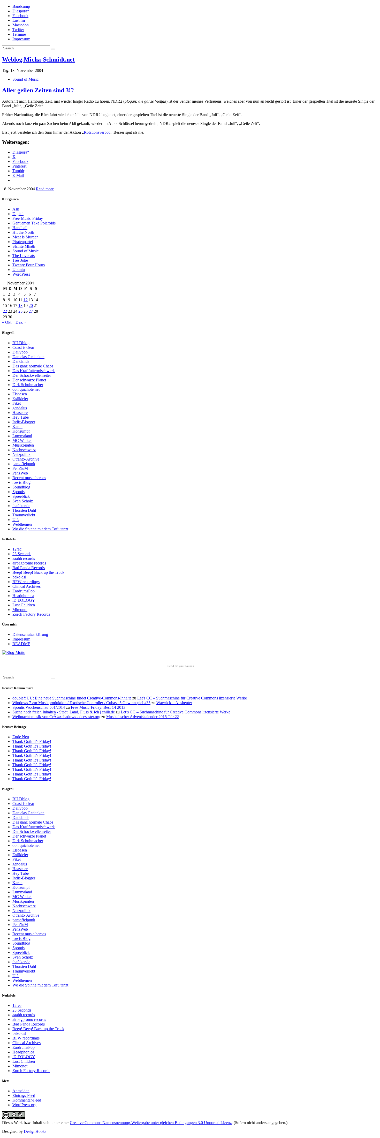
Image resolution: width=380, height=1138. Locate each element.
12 (26, 300)
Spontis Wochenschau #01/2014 (38, 707)
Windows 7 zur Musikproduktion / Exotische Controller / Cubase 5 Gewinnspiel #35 (81, 702)
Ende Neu (20, 737)
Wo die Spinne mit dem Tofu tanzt (40, 529)
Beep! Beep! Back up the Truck (38, 572)
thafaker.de (21, 505)
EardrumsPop (23, 591)
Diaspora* (20, 11)
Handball (19, 227)
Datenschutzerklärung (30, 634)
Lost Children (23, 605)
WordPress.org (24, 1105)
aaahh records (23, 558)
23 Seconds (21, 554)
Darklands (20, 361)
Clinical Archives (26, 586)
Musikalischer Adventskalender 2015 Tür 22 (142, 716)
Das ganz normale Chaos (32, 366)
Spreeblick (21, 496)
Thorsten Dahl (24, 510)
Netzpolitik (21, 454)
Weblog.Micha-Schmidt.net (38, 59)
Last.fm (18, 20)
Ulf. (15, 519)
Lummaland (22, 436)
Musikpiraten (23, 445)
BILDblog (20, 343)
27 (31, 311)
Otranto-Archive (25, 459)
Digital (18, 214)
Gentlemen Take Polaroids (34, 223)
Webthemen (22, 524)
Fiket (16, 403)
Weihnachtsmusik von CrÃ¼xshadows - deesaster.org (56, 716)
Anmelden (20, 1091)
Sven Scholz (22, 501)
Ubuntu (18, 269)
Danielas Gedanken (28, 357)
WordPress (21, 274)
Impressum (21, 39)
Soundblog (21, 487)
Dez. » (21, 322)
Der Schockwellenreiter (31, 375)
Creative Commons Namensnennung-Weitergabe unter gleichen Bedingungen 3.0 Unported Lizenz (151, 1122)
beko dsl (19, 577)
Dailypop (20, 352)
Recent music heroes (29, 478)
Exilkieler (20, 398)
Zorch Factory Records (31, 614)
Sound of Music (25, 79)
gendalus (19, 408)
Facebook (20, 15)
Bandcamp (21, 6)
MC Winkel (22, 440)
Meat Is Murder (25, 237)
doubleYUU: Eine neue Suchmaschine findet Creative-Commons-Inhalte (71, 698)
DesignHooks (35, 1131)
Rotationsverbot (97, 132)
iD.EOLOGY (23, 600)
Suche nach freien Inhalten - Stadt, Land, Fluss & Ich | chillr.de (63, 712)
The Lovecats (23, 255)
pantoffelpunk (23, 464)
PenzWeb (20, 473)
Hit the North (23, 232)
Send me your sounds (181, 666)
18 (20, 305)
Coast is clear (23, 347)
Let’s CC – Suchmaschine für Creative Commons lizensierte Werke (192, 698)
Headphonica (23, 595)
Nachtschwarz (24, 450)
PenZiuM (20, 468)
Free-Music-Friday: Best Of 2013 (98, 707)
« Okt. (7, 322)
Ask (15, 209)
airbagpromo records (29, 563)
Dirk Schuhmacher (27, 384)
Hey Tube (20, 417)
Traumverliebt (23, 515)
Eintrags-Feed (23, 1095)
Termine (19, 34)
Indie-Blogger (23, 422)
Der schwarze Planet (29, 380)
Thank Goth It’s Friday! (31, 741)
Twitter (18, 29)
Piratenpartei (22, 241)
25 (20, 311)
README (21, 644)
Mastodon (20, 25)
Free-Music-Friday (27, 218)
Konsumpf (21, 431)
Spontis (18, 491)
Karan (17, 426)
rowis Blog (21, 482)
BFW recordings (26, 581)
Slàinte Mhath (23, 246)
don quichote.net (26, 389)
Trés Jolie (20, 260)
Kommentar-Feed (26, 1100)
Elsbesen (19, 394)
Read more (45, 189)
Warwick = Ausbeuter (174, 702)
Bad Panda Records (28, 568)
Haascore (20, 412)
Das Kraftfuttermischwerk (33, 370)
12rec (16, 549)
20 (31, 305)
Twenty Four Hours (28, 265)
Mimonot (19, 609)
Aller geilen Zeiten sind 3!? (38, 90)
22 (5, 311)
